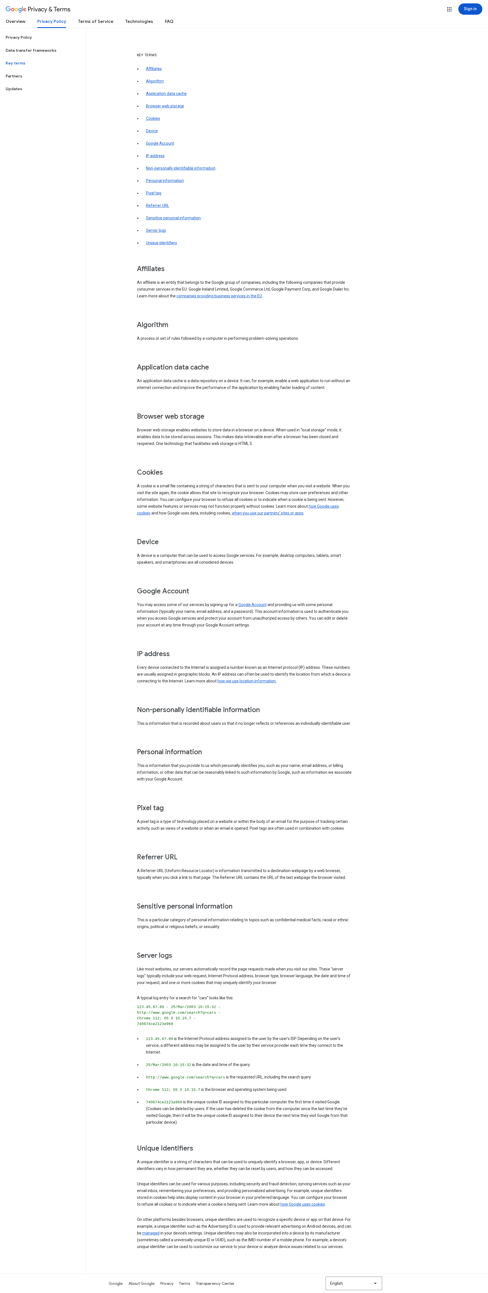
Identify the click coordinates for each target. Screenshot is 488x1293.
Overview (15, 21)
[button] (449, 9)
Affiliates (154, 68)
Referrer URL (157, 205)
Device (152, 131)
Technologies (139, 21)
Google (116, 1283)
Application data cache (166, 93)
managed (151, 1233)
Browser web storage (165, 106)
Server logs (156, 230)
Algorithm (155, 81)
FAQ (169, 21)
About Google (141, 1283)
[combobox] (354, 1283)
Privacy (167, 1283)
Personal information (165, 180)
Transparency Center (215, 1283)
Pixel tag (153, 193)
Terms (184, 1283)
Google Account (160, 143)
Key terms (15, 63)
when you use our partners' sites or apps (268, 513)
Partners (14, 76)
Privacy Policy (51, 21)
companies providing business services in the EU (219, 296)
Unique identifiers (161, 243)
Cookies (153, 118)
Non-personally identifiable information (180, 168)
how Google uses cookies (302, 1204)
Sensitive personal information (173, 218)
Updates (14, 88)
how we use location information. (246, 681)
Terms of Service (95, 21)
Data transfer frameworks (31, 50)
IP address (155, 155)
